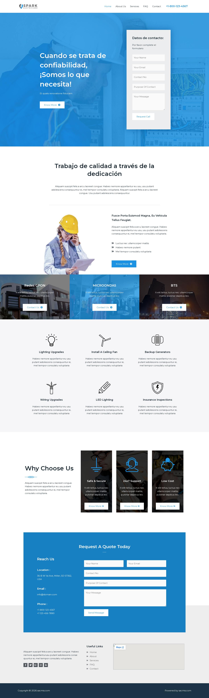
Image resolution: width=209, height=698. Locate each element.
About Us (121, 6)
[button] (52, 104)
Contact (156, 6)
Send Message (96, 612)
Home (107, 6)
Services (134, 6)
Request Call (143, 116)
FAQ (145, 6)
